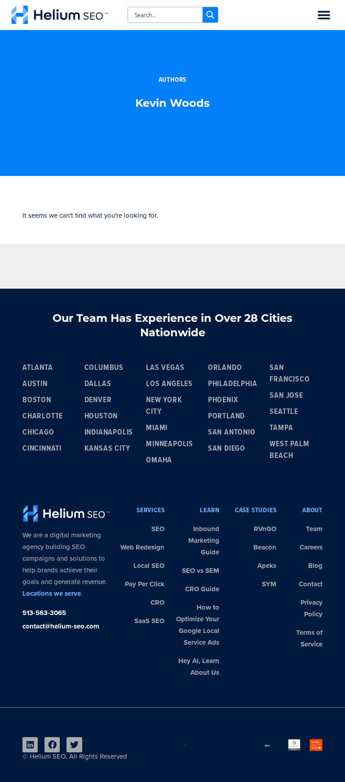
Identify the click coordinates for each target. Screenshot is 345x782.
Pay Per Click (144, 584)
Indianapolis (108, 432)
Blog (315, 566)
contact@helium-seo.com (60, 626)
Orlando (225, 368)
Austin (35, 384)
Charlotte (42, 416)
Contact (311, 584)
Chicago (38, 432)
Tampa (281, 428)
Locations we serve (51, 593)
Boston (36, 400)
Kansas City (107, 449)
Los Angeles (169, 384)
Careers (311, 547)
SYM (269, 584)
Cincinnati (42, 449)
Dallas (97, 384)
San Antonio (232, 432)
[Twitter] (74, 744)
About (312, 510)
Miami (157, 428)
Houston (101, 416)
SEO (157, 529)
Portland (226, 416)
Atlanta (37, 368)
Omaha (159, 460)
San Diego (226, 449)
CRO (157, 602)
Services (150, 510)
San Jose (286, 396)
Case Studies (256, 510)
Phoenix (223, 400)
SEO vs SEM (200, 571)
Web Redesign (142, 547)
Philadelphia (232, 384)
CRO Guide (202, 589)
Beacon (264, 547)
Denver (98, 400)
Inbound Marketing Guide (203, 540)
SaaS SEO (149, 621)
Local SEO (148, 566)
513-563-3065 (44, 613)
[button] (324, 15)
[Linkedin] (30, 744)
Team (314, 529)
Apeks (266, 566)
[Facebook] (52, 744)
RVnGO (265, 529)
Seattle (284, 412)
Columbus (104, 368)
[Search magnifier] (210, 14)
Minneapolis (169, 444)
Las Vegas (165, 368)
